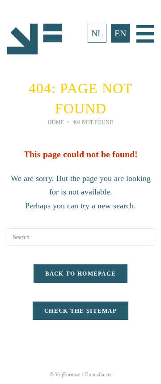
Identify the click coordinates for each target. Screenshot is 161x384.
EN (120, 33)
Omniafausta (98, 374)
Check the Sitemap (80, 310)
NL (97, 33)
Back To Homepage (80, 273)
